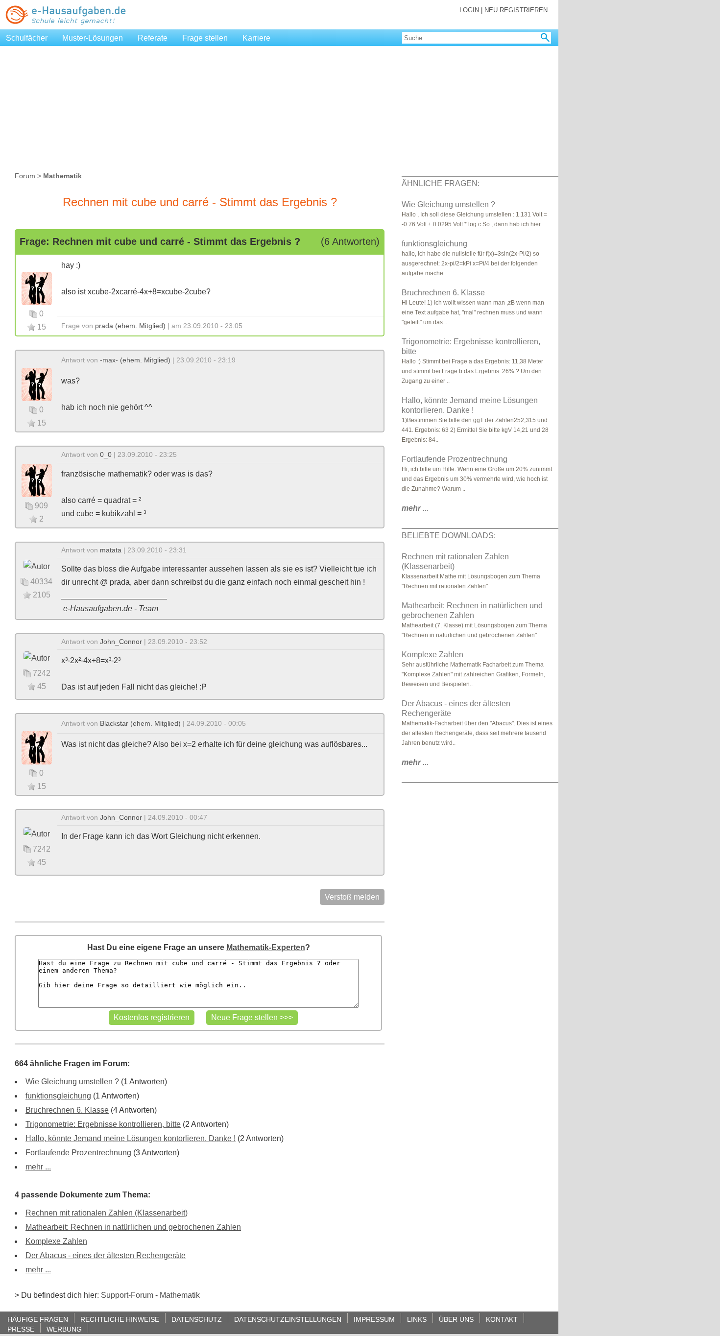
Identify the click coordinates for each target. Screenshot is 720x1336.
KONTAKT (502, 1319)
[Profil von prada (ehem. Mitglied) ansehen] (37, 288)
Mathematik (180, 1295)
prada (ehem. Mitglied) (130, 326)
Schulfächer (27, 38)
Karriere (256, 38)
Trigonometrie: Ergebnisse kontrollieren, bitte (103, 1124)
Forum (25, 176)
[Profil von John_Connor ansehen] (37, 657)
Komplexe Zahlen (56, 1241)
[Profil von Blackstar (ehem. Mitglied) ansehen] (37, 747)
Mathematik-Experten (265, 947)
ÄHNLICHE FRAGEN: (441, 183)
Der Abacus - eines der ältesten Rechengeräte (105, 1255)
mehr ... (38, 1167)
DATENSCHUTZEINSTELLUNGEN (287, 1319)
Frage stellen (205, 38)
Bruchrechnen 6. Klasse (67, 1110)
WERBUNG (64, 1329)
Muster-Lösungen (92, 38)
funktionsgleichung (58, 1096)
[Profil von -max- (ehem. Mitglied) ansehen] (37, 384)
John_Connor (121, 641)
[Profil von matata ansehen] (37, 566)
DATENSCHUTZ (196, 1319)
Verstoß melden (352, 897)
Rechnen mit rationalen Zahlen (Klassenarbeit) (106, 1213)
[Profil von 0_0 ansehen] (37, 480)
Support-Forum (127, 1295)
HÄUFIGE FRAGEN (37, 1319)
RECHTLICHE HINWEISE (119, 1319)
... (415, 508)
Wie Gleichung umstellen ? (72, 1081)
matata (110, 550)
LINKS (417, 1319)
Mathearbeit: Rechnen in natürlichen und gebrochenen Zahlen (133, 1227)
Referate (153, 38)
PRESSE (20, 1329)
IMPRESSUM (374, 1319)
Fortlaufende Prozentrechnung (78, 1152)
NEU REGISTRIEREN (516, 10)
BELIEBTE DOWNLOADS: (449, 535)
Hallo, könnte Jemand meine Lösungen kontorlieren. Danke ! (130, 1138)
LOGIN (469, 10)
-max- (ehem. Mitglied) (135, 360)
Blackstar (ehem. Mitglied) (140, 723)
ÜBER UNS (456, 1319)
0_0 (106, 454)
